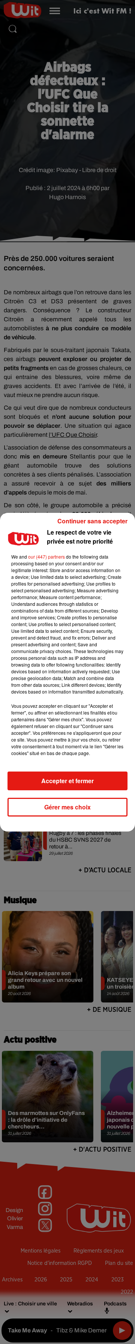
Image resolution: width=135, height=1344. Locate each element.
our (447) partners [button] (46, 556)
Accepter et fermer (67, 780)
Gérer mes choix (67, 807)
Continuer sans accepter (92, 521)
